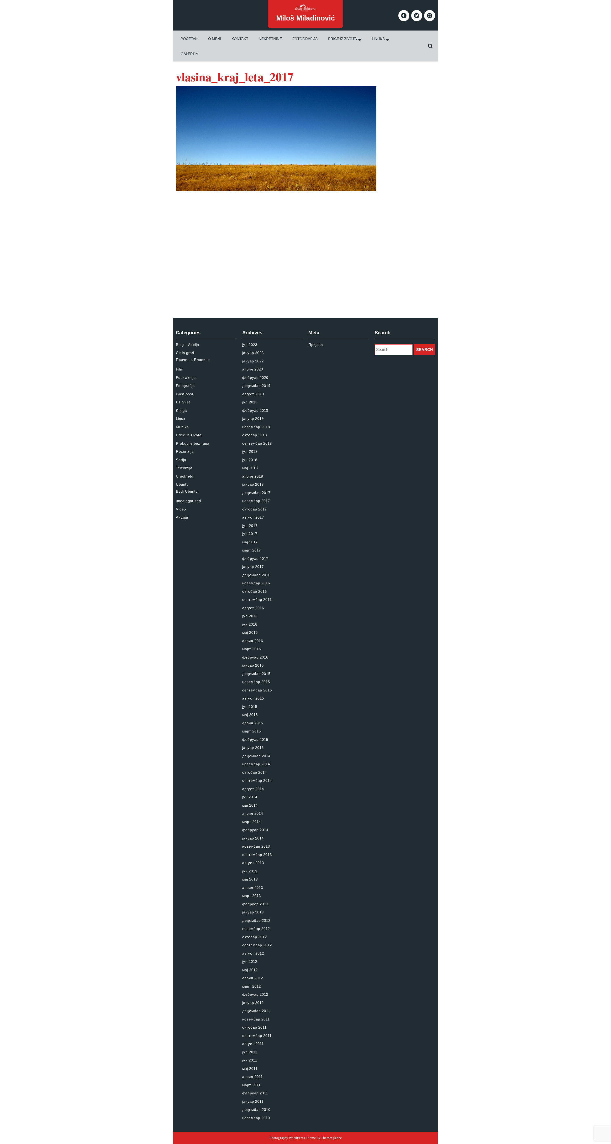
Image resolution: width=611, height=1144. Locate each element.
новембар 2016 (256, 583)
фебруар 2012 (255, 994)
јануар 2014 (253, 838)
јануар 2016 (253, 665)
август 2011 (253, 1044)
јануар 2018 (253, 484)
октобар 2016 (254, 591)
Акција (182, 517)
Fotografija (305, 39)
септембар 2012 (257, 945)
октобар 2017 (254, 509)
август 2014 (253, 789)
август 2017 (253, 517)
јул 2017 (250, 526)
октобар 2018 (254, 435)
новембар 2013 (256, 846)
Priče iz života (342, 39)
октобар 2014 (254, 772)
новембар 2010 (256, 1118)
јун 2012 (249, 961)
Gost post (184, 394)
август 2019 (253, 394)
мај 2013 (250, 879)
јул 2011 (249, 1052)
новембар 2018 (256, 427)
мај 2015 (250, 715)
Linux (180, 419)
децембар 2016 (256, 575)
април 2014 (252, 813)
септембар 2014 (257, 780)
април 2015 (252, 723)
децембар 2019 (256, 386)
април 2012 (252, 978)
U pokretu (184, 476)
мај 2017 (250, 542)
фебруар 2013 (255, 904)
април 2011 (252, 1077)
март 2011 (251, 1085)
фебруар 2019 (255, 410)
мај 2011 (250, 1069)
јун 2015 (249, 707)
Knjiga (181, 410)
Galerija (189, 54)
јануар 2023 (253, 353)
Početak (189, 39)
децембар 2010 (256, 1110)
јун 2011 (249, 1060)
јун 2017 (249, 534)
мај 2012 (250, 970)
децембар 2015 (256, 674)
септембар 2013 (257, 855)
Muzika (182, 427)
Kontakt (240, 39)
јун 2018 (249, 460)
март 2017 (251, 550)
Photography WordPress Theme (292, 1138)
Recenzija (185, 451)
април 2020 (252, 369)
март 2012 (251, 986)
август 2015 (253, 698)
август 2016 (253, 608)
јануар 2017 (253, 567)
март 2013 (251, 896)
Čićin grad (185, 353)
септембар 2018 (257, 443)
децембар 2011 (256, 1011)
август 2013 (253, 863)
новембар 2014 (256, 764)
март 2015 (251, 731)
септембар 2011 (257, 1036)
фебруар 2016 (255, 657)
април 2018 (252, 476)
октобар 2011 (254, 1027)
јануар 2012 (253, 1003)
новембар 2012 (256, 929)
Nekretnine (270, 39)
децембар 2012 (256, 920)
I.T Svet (183, 402)
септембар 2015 (257, 690)
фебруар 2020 (255, 378)
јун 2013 (249, 871)
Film (180, 369)
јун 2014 (249, 797)
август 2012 (253, 953)
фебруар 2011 (255, 1093)
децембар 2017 (256, 493)
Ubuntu (182, 484)
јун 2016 (249, 624)
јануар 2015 (253, 748)
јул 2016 (250, 616)
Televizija (184, 468)
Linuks (378, 39)
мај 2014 (250, 805)
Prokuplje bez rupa (192, 443)
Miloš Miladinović (305, 18)
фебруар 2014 (255, 830)
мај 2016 (250, 632)
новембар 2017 (256, 501)
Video (181, 509)
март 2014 (251, 822)
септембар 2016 (257, 600)
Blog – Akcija (187, 345)
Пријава (315, 345)
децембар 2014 (256, 756)
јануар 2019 (253, 419)
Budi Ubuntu (187, 491)
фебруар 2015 (255, 739)
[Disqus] (305, 250)
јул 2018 (250, 451)
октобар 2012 (254, 937)
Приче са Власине (193, 360)
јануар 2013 (253, 912)
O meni (214, 39)
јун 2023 (249, 345)
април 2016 (252, 641)
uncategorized (188, 501)
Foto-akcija (186, 378)
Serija (181, 460)
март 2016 (251, 649)
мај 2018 (250, 468)
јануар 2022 (253, 361)
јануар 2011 (252, 1101)
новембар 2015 (256, 682)
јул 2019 (250, 402)
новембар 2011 (256, 1019)
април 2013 (252, 888)
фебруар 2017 (255, 559)
